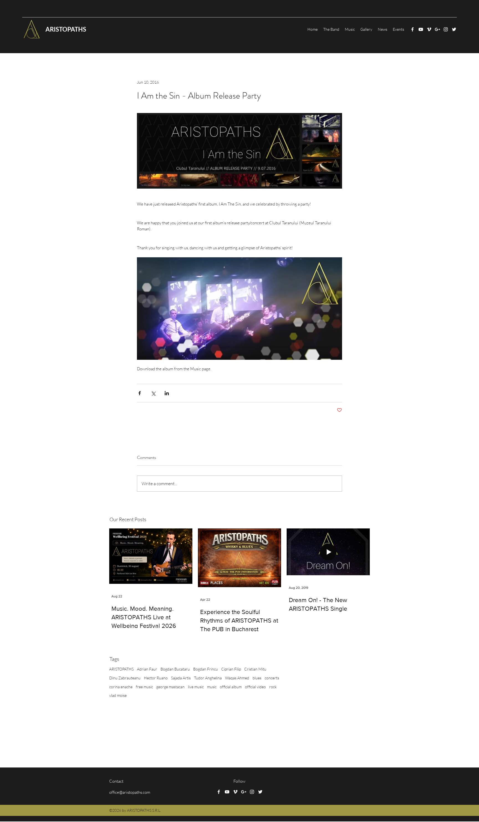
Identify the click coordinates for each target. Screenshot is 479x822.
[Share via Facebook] (139, 393)
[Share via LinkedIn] (166, 393)
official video (255, 686)
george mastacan (170, 686)
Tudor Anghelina (208, 677)
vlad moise (118, 695)
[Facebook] (412, 29)
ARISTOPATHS (121, 669)
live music (196, 686)
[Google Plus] (437, 29)
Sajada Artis (181, 677)
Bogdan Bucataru (175, 669)
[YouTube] (421, 29)
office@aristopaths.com (129, 792)
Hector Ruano (156, 677)
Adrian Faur (147, 669)
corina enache (121, 686)
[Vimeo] (429, 29)
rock (273, 686)
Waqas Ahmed (237, 677)
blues (257, 677)
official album (231, 686)
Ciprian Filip (231, 669)
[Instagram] (446, 29)
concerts (272, 677)
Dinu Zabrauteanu (125, 677)
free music (144, 686)
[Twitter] (454, 29)
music (211, 686)
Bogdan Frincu (205, 669)
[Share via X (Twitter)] (153, 393)
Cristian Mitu (255, 669)
